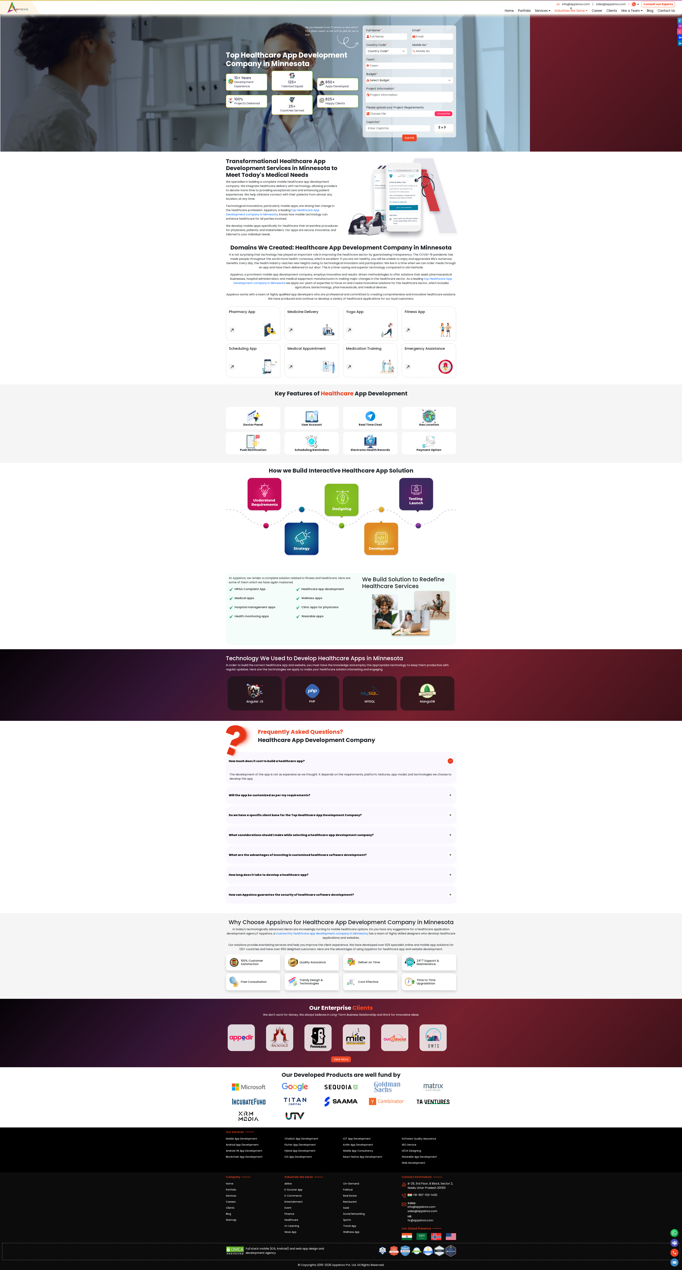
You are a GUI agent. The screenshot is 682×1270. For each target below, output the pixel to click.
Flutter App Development (300, 1144)
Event (288, 1208)
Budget (372, 74)
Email (416, 30)
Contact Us (666, 11)
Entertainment (294, 1202)
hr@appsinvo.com (420, 1220)
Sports (347, 1220)
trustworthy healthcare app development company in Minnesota (321, 933)
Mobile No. (420, 45)
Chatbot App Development (301, 1138)
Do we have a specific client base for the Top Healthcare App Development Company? (295, 815)
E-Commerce (293, 1195)
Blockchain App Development (244, 1157)
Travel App (349, 1226)
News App (290, 1232)
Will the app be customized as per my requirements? (269, 795)
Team (370, 59)
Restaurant (350, 1202)
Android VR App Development (244, 1151)
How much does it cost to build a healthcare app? (267, 761)
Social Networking (354, 1214)
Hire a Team (631, 11)
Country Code (376, 45)
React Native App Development (362, 1157)
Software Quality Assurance (419, 1138)
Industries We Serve (570, 11)
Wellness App (351, 1232)
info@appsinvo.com (576, 4)
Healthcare (291, 1220)
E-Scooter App (293, 1189)
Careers (231, 1202)
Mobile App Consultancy (358, 1151)
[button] (675, 1262)
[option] (254, 693)
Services (542, 11)
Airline (288, 1183)
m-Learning (292, 1226)
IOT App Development (357, 1138)
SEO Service (409, 1144)
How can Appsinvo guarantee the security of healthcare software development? (291, 895)
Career (597, 11)
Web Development (413, 1163)
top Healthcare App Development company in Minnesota (272, 212)
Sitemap (231, 1220)
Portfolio (524, 11)
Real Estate (350, 1195)
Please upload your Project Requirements (395, 107)
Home (509, 11)
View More (341, 1059)
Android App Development (242, 1144)
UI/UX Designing (411, 1151)
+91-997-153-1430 (424, 1195)
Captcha (373, 122)
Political (348, 1189)
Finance (289, 1214)
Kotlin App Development (358, 1144)
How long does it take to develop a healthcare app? (268, 875)
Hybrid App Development (300, 1151)
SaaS (346, 1208)
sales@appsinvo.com (611, 4)
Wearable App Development (419, 1157)
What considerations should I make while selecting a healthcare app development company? (301, 835)
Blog (650, 11)
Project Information (380, 89)
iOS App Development (298, 1157)
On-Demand (351, 1183)
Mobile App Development (241, 1138)
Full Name (373, 30)
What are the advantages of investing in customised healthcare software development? (298, 855)
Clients (612, 11)
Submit (409, 138)
